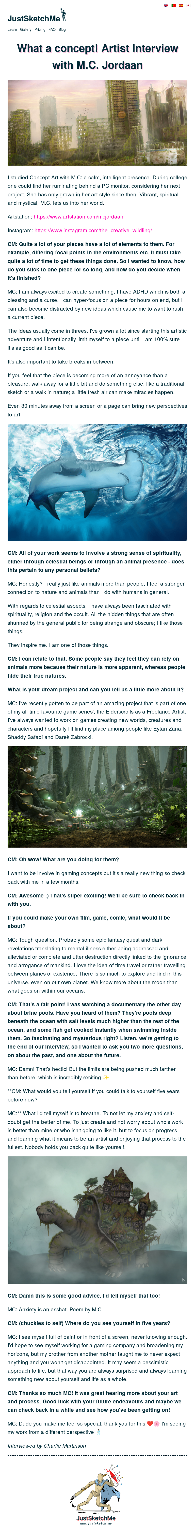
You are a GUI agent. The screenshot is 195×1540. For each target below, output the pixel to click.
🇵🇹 (173, 5)
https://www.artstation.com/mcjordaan (78, 216)
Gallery (25, 29)
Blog (62, 29)
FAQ (52, 29)
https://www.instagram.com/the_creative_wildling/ (93, 230)
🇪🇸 (181, 5)
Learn (12, 29)
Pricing (40, 29)
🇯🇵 (188, 5)
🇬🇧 (166, 5)
